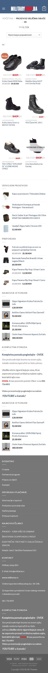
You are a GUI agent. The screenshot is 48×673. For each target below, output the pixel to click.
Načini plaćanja (9, 510)
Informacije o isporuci (12, 500)
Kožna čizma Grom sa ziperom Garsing (10, 123)
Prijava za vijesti (9, 479)
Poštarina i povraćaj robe (13, 505)
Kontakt (6, 485)
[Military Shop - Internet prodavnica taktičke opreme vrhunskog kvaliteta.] (24, 8)
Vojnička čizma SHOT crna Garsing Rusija (33, 82)
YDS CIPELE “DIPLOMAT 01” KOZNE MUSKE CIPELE (12, 166)
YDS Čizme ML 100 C (33, 122)
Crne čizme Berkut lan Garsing (34, 165)
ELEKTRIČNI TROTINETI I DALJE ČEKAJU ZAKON (22, 543)
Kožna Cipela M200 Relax (12, 81)
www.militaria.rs (10, 577)
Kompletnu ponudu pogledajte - (22, 354)
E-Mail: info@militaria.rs (13, 571)
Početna (8, 18)
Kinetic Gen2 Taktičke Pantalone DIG (19, 550)
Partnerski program (11, 474)
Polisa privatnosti (10, 516)
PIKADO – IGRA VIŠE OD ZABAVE (18, 531)
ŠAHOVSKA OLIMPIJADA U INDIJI (19, 536)
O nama (5, 469)
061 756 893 (8, 600)
